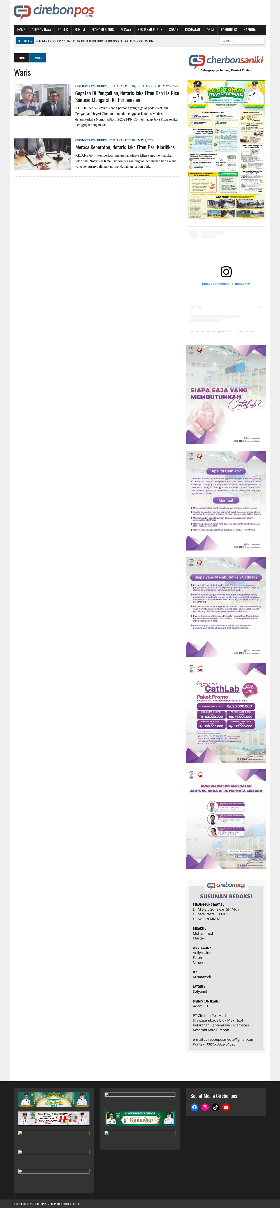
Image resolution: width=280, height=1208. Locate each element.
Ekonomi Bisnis (103, 29)
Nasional (250, 29)
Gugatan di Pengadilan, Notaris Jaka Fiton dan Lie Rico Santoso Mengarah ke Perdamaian (127, 96)
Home (21, 29)
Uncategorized (148, 86)
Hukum (80, 29)
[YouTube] (226, 1107)
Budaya (126, 29)
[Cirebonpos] (54, 12)
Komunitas (229, 29)
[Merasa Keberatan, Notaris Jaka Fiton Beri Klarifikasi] (42, 167)
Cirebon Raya (41, 29)
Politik (63, 29)
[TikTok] (215, 1107)
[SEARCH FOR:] (242, 40)
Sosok (173, 29)
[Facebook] (194, 1107)
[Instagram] (205, 1107)
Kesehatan (192, 29)
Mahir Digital (72, 1204)
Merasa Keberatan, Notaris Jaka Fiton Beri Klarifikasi (125, 147)
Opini (210, 29)
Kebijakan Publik (150, 29)
